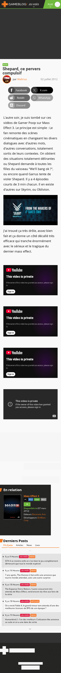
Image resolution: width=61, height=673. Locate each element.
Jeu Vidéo (34, 4)
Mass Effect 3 (31, 496)
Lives (37, 545)
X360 (37, 499)
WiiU (43, 499)
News (29, 545)
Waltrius (22, 79)
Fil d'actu (8, 545)
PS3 (31, 499)
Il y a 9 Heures (31, 560)
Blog (5, 65)
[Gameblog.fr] (13, 4)
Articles (19, 545)
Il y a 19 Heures (32, 619)
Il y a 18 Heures (31, 589)
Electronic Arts (39, 514)
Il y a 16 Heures (30, 574)
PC (25, 499)
